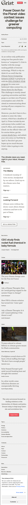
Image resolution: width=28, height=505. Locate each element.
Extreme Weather (5, 434)
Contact (3, 450)
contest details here (9, 135)
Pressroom (4, 457)
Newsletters (4, 467)
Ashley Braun (4, 34)
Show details (19, 492)
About (3, 446)
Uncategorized (15, 249)
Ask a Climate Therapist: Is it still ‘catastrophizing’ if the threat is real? (12, 312)
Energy (3, 425)
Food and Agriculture (6, 436)
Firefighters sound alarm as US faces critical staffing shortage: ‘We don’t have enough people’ (13, 358)
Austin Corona (5, 376)
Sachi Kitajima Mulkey (7, 388)
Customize (13, 501)
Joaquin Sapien (5, 249)
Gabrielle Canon (5, 364)
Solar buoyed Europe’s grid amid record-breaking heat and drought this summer (13, 371)
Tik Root (6, 282)
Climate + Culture (22, 42)
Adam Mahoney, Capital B (8, 351)
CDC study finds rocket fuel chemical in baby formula (13, 242)
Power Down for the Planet (11, 90)
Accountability (5, 432)
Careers (3, 453)
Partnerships (4, 455)
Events (3, 469)
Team (2, 448)
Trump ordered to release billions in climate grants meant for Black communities (13, 345)
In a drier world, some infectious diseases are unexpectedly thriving (10, 383)
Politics (3, 427)
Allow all (14, 497)
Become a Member (6, 471)
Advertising (4, 474)
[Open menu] (25, 3)
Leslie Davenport (5, 295)
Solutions (3, 430)
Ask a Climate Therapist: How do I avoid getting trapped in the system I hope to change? (13, 290)
